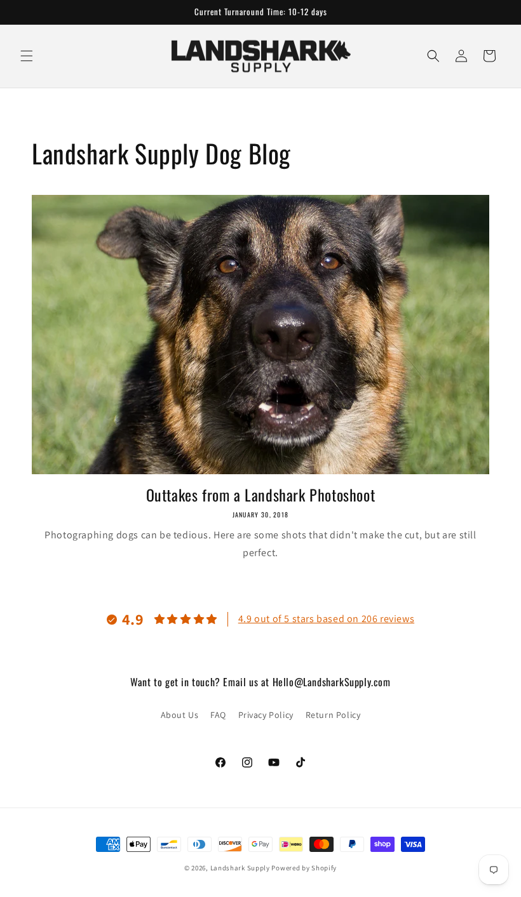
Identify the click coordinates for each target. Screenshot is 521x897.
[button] (27, 56)
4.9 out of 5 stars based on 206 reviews (326, 618)
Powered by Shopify (304, 867)
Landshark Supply (240, 867)
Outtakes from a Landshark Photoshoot (261, 495)
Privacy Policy (266, 715)
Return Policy (333, 715)
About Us (180, 715)
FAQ (218, 715)
